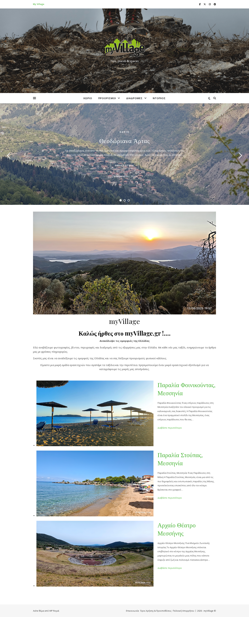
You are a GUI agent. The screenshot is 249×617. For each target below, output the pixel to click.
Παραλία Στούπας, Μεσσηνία (180, 459)
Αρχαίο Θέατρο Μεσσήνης (177, 529)
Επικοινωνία (132, 610)
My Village (38, 4)
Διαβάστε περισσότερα (170, 427)
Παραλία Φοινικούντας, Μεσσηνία (186, 389)
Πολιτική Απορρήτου (183, 610)
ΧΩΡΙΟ (87, 98)
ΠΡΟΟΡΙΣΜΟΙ (107, 98)
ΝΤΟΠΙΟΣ (159, 98)
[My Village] (124, 47)
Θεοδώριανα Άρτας (124, 140)
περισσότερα (124, 165)
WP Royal (54, 610)
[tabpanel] (124, 154)
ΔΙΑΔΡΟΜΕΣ (134, 98)
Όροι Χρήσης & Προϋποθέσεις (155, 610)
